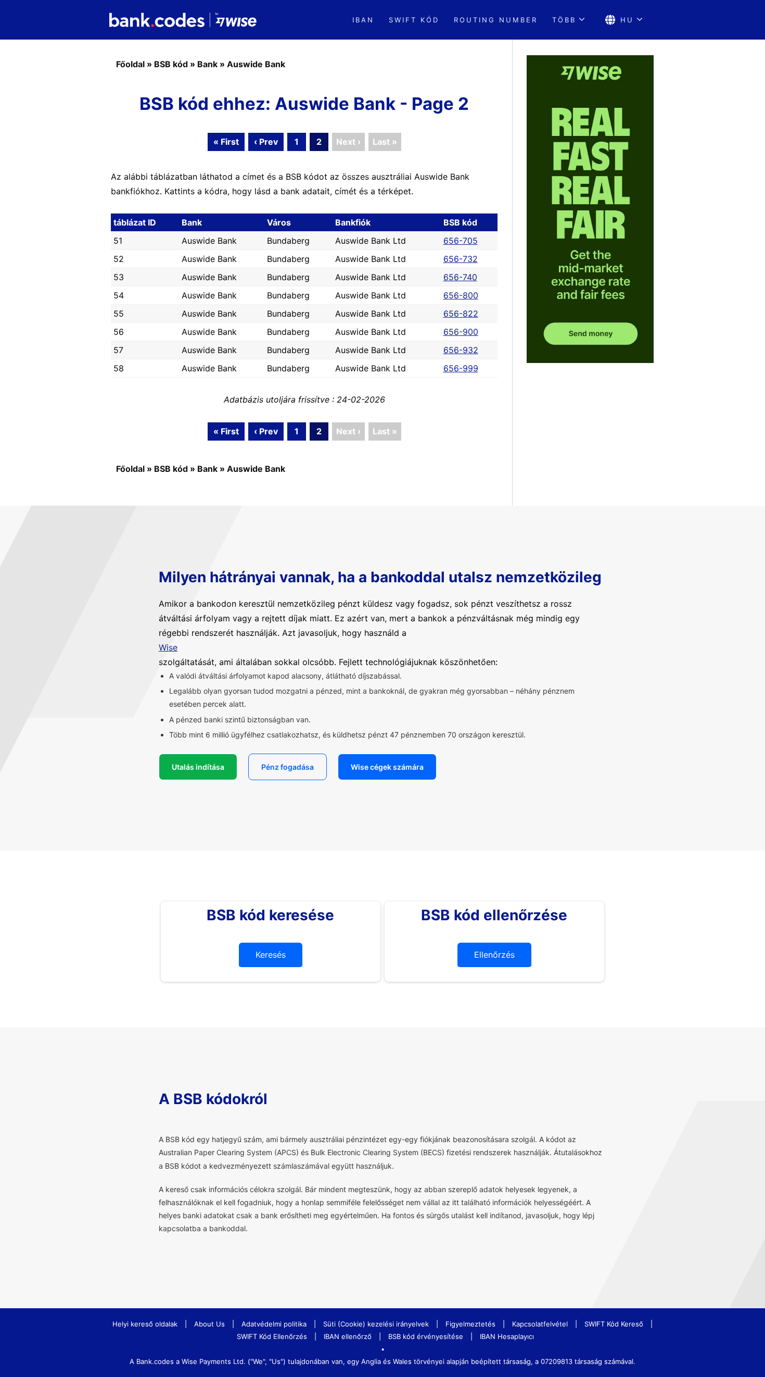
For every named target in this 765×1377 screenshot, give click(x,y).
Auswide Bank (256, 64)
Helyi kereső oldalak (144, 1324)
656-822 (460, 313)
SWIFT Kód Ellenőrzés (272, 1336)
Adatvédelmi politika (274, 1324)
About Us (209, 1324)
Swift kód (414, 20)
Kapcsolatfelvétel (540, 1324)
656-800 (460, 295)
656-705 (460, 240)
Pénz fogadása (287, 766)
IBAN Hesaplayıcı (507, 1336)
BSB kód (171, 64)
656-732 (460, 259)
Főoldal (130, 64)
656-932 (460, 350)
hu (627, 20)
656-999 (460, 368)
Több (564, 20)
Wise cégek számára (387, 766)
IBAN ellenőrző (348, 1336)
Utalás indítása (198, 766)
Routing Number (496, 20)
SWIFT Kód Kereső (613, 1324)
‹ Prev (266, 141)
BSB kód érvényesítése (425, 1336)
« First (226, 141)
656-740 (460, 277)
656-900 (460, 332)
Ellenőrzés (494, 954)
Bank (207, 64)
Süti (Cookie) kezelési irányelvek (376, 1324)
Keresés (271, 954)
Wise (168, 647)
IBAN (363, 20)
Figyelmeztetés (470, 1324)
